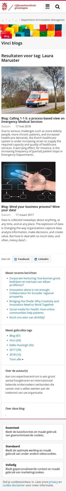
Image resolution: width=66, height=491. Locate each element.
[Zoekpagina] (57, 6)
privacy (53, 482)
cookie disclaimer (14, 485)
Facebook (23, 259)
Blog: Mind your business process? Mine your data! (30, 208)
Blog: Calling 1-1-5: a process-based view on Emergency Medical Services (32, 120)
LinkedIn (43, 259)
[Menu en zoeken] (48, 6)
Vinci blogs (11, 43)
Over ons (3, 20)
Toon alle (15, 359)
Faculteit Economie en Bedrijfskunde (9, 20)
